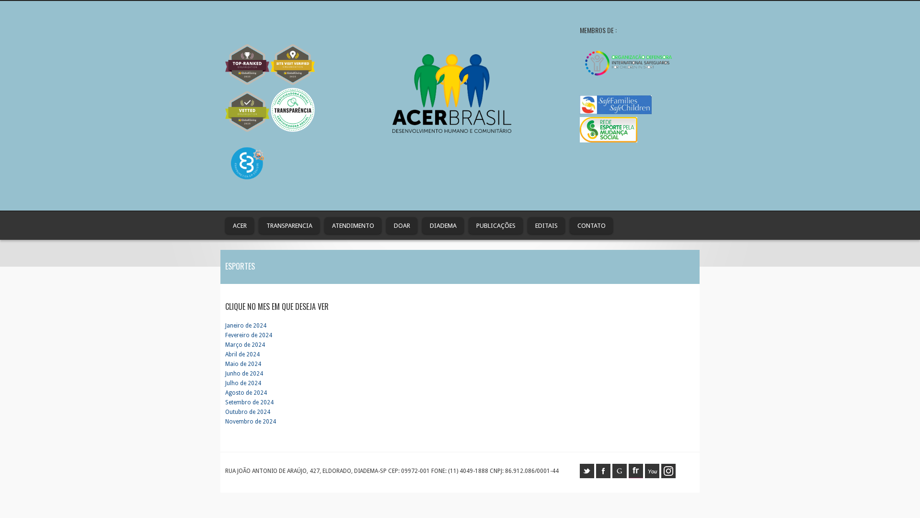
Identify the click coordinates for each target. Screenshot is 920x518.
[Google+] (619, 476)
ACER (240, 225)
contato (591, 225)
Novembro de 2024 (250, 421)
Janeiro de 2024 (245, 325)
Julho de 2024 (243, 383)
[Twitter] (587, 476)
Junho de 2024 (244, 373)
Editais (546, 225)
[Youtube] (652, 476)
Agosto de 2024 (246, 392)
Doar (402, 225)
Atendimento (353, 225)
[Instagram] (668, 476)
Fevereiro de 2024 (248, 335)
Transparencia (289, 225)
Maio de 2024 (243, 364)
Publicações (496, 225)
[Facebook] (603, 476)
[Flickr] (636, 476)
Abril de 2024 (242, 354)
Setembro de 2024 (249, 402)
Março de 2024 (245, 344)
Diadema (443, 225)
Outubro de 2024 (247, 412)
